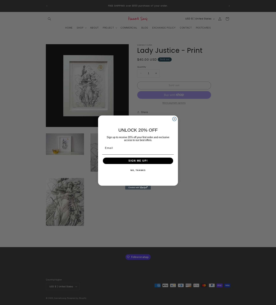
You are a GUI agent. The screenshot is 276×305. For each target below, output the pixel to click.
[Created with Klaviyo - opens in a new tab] (138, 188)
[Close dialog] (174, 119)
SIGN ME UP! (138, 160)
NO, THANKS (138, 170)
